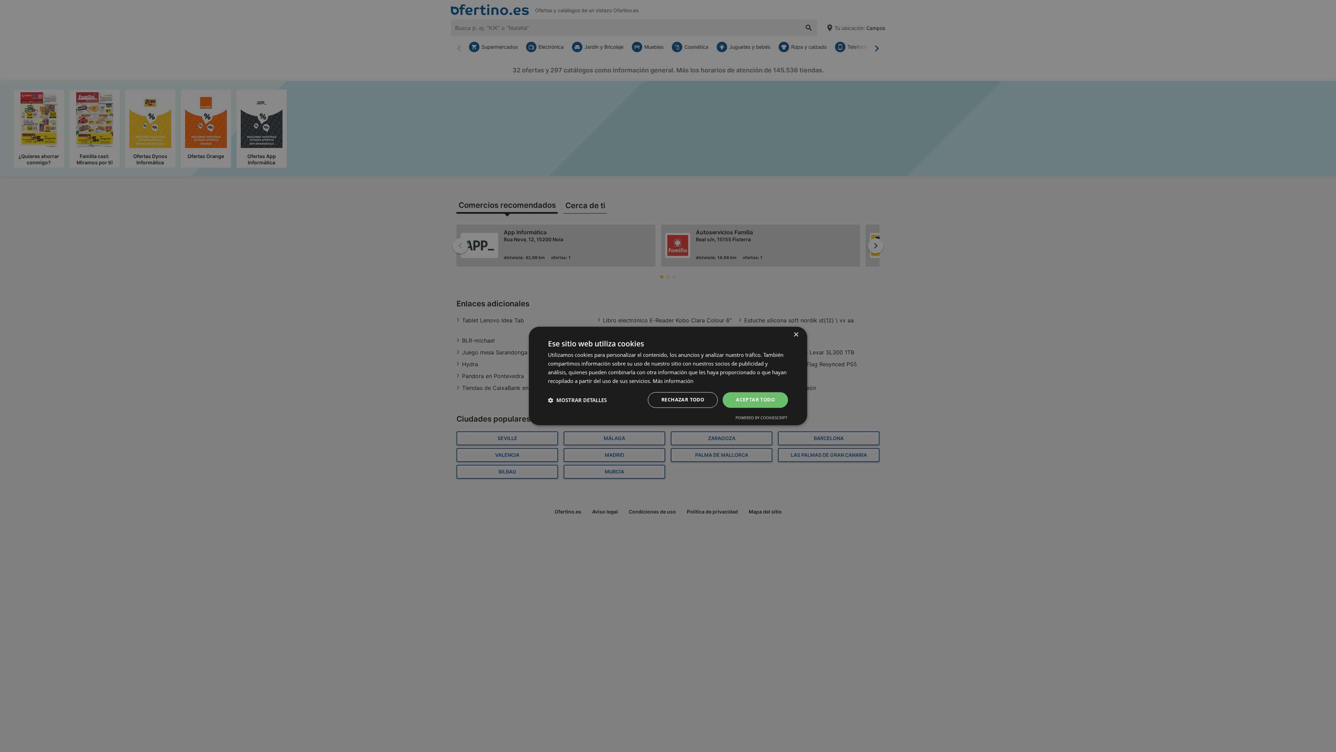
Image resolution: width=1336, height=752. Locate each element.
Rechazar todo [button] (682, 400)
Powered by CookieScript (761, 418)
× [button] (795, 334)
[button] (577, 400)
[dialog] (668, 376)
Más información (673, 380)
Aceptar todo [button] (755, 400)
